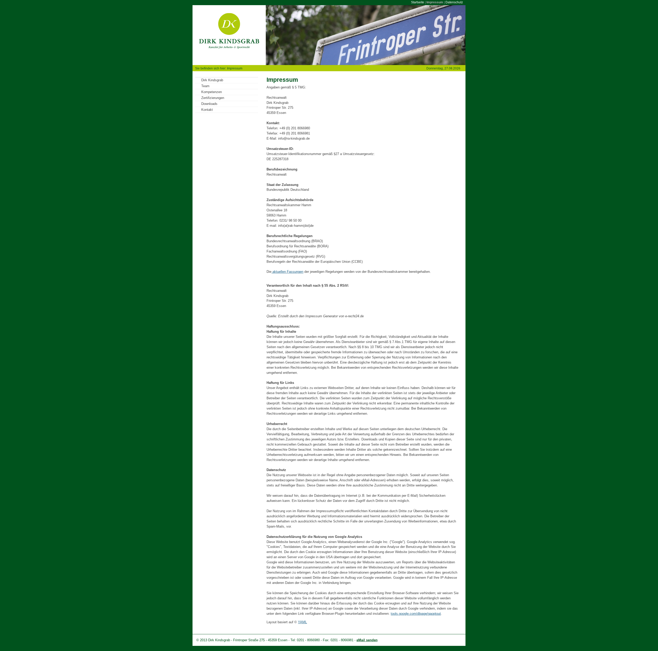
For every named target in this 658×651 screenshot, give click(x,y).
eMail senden (367, 640)
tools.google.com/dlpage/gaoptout (416, 614)
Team (205, 86)
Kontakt (207, 110)
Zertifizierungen (212, 98)
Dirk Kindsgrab (212, 80)
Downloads (209, 104)
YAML (302, 622)
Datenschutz (454, 2)
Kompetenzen (211, 92)
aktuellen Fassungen (287, 272)
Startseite (417, 2)
